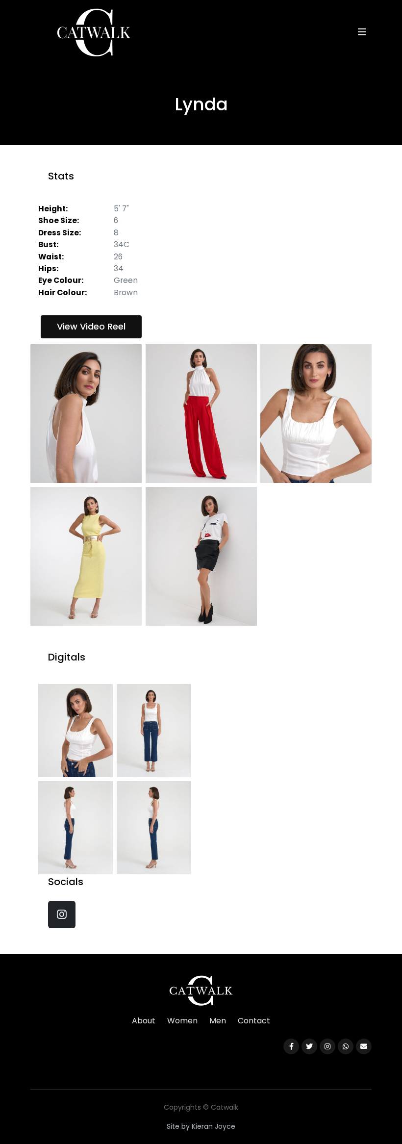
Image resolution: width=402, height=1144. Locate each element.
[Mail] (364, 1046)
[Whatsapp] (345, 1046)
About (143, 1020)
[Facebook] (291, 1046)
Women (182, 1020)
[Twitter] (309, 1046)
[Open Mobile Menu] (362, 32)
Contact (254, 1020)
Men (217, 1020)
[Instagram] (327, 1046)
